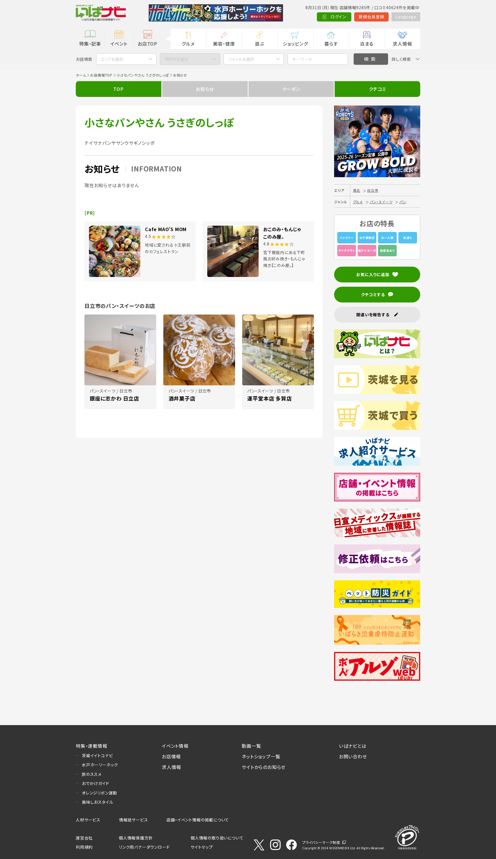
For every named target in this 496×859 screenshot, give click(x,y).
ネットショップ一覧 (261, 756)
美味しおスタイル (97, 802)
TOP (118, 88)
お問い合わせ (353, 756)
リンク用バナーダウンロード (144, 847)
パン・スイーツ (381, 201)
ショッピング (295, 43)
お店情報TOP (101, 75)
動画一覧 (251, 745)
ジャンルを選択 (241, 59)
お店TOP (147, 43)
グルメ (188, 43)
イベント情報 (175, 745)
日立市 (372, 190)
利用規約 (84, 847)
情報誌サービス (133, 820)
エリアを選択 (112, 59)
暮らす (331, 43)
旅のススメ (92, 774)
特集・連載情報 (91, 745)
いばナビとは (353, 745)
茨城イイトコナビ (97, 755)
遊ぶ (259, 43)
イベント (118, 43)
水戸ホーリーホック (100, 765)
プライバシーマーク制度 (321, 842)
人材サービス (88, 820)
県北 (357, 190)
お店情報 (171, 756)
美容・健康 (224, 43)
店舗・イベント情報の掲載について (197, 820)
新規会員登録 (371, 16)
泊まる (366, 43)
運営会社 (84, 838)
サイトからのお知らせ (264, 767)
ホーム (81, 75)
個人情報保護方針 (136, 838)
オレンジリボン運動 (99, 793)
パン (402, 201)
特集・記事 (90, 43)
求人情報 (402, 43)
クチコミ (377, 88)
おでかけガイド (95, 783)
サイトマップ (202, 847)
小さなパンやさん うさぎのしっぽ (143, 75)
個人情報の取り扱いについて (217, 838)
